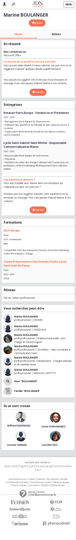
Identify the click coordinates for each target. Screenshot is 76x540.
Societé (64, 479)
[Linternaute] (20, 509)
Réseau (56, 34)
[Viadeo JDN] (56, 516)
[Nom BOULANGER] (8, 381)
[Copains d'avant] (20, 516)
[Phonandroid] (56, 523)
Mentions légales (61, 482)
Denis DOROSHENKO (53, 426)
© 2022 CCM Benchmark (53, 485)
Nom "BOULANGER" (25, 381)
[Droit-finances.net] (56, 509)
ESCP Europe (12, 230)
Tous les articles (19, 485)
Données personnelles (17, 482)
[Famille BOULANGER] (8, 391)
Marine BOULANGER (26, 316)
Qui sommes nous (17, 479)
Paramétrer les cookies (41, 482)
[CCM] (56, 502)
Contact (31, 479)
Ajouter (39, 22)
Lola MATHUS (49, 444)
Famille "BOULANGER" (27, 391)
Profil (18, 34)
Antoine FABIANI (17, 444)
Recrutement (53, 479)
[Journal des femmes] (20, 502)
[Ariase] (20, 523)
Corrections (34, 485)
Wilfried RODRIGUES (18, 425)
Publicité (41, 479)
